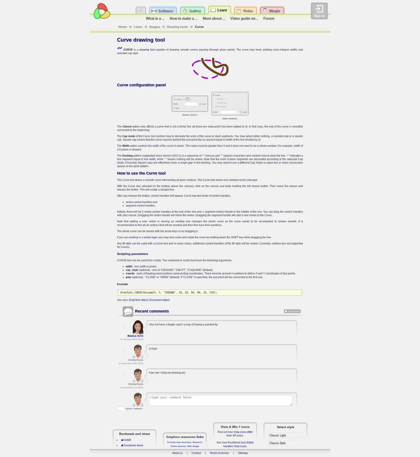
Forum (268, 18)
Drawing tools (177, 26)
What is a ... (155, 18)
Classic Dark (278, 443)
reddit (127, 439)
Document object (159, 300)
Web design (193, 446)
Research (197, 442)
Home (122, 26)
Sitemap (243, 453)
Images (154, 26)
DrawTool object (138, 300)
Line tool (252, 180)
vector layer (150, 237)
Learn (138, 26)
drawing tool (147, 49)
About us (177, 453)
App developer (184, 442)
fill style (126, 243)
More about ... (214, 18)
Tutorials (171, 442)
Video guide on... (244, 18)
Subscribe (294, 311)
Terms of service (219, 453)
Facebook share (133, 445)
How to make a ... (184, 18)
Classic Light (278, 435)
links (200, 437)
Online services (178, 446)
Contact (196, 453)
